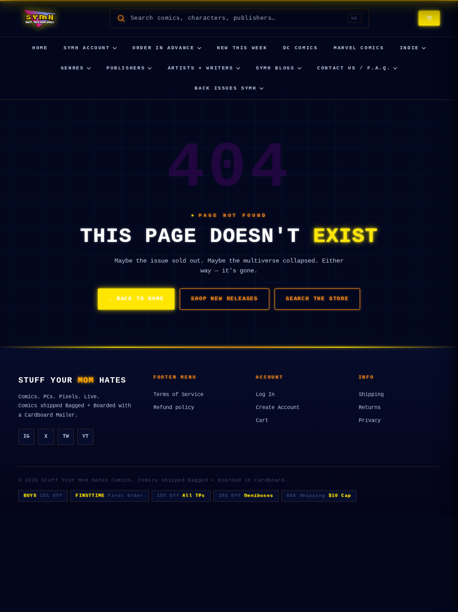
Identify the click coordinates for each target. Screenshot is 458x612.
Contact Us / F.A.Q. (353, 68)
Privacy (370, 421)
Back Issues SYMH (225, 88)
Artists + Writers (200, 68)
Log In (265, 395)
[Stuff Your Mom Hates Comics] (39, 18)
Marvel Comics (359, 48)
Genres (72, 68)
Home (40, 48)
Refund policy (173, 408)
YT (85, 436)
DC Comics (300, 48)
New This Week (242, 48)
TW (66, 436)
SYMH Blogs (275, 68)
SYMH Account (87, 48)
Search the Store (317, 299)
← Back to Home (136, 299)
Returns (370, 408)
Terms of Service (178, 395)
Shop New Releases (224, 299)
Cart (262, 421)
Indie (409, 48)
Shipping (371, 395)
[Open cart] (429, 18)
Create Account (278, 408)
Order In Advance (163, 48)
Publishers (125, 68)
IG (26, 436)
